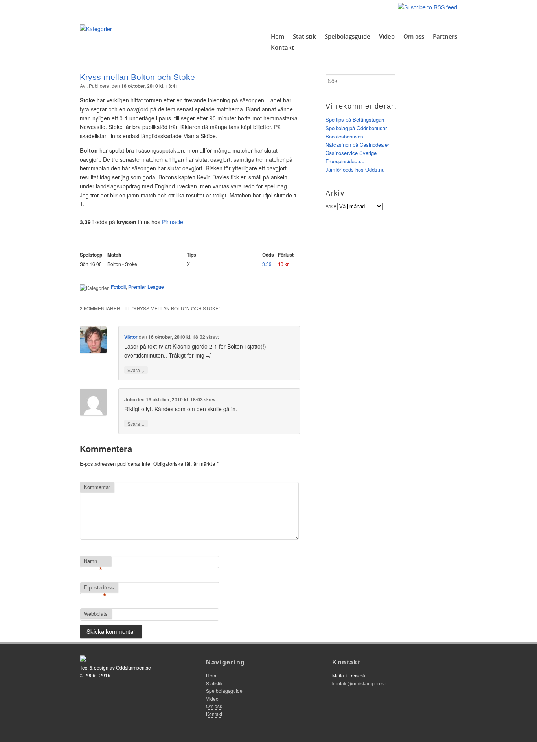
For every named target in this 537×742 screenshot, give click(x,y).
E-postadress (99, 587)
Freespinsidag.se (345, 161)
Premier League (146, 286)
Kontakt (282, 47)
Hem (277, 36)
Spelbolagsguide (347, 36)
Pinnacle (172, 222)
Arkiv (331, 206)
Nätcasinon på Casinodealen (358, 144)
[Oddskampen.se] (96, 29)
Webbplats (96, 613)
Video (387, 36)
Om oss (413, 36)
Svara (136, 369)
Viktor (131, 336)
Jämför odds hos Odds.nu (355, 169)
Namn (93, 561)
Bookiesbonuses (344, 136)
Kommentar (97, 487)
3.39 (267, 263)
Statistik (304, 36)
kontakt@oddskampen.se (359, 683)
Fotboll (118, 286)
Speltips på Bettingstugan (355, 119)
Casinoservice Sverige (351, 153)
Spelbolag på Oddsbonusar (356, 128)
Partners (445, 36)
